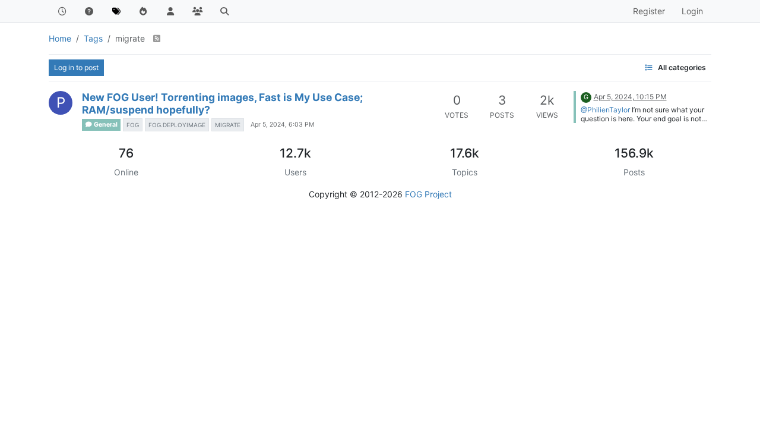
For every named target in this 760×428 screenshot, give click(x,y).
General (105, 124)
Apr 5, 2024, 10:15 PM (630, 96)
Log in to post (76, 67)
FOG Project (428, 194)
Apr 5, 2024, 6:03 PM (282, 124)
